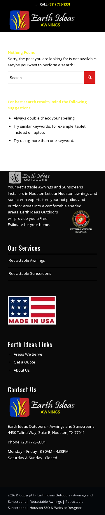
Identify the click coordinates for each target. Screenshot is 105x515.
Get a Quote (24, 362)
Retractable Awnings (27, 260)
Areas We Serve (28, 354)
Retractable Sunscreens (30, 273)
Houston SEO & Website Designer (56, 507)
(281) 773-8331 (59, 4)
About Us (22, 370)
